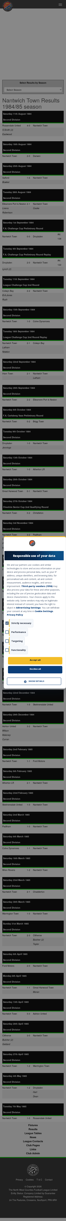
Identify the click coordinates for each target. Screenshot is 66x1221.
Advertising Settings (28, 607)
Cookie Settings (44, 611)
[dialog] (35, 612)
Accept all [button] (35, 660)
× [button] (60, 544)
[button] (34, 681)
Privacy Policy (15, 614)
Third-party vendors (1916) (36, 586)
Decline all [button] (35, 669)
